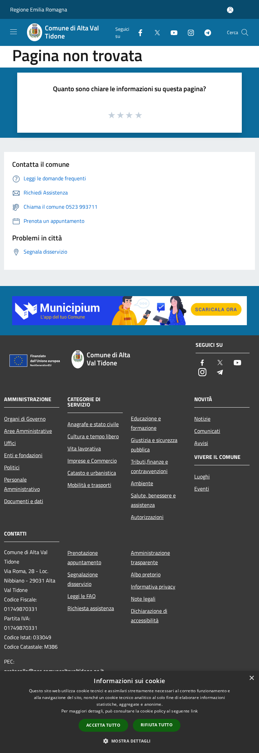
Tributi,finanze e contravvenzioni (149, 466)
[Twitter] (154, 32)
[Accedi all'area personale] (230, 10)
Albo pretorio (146, 574)
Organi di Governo (25, 419)
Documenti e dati (23, 501)
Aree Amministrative (28, 431)
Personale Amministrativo (22, 484)
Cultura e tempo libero (93, 436)
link (194, 711)
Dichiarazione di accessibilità (149, 615)
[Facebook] (137, 32)
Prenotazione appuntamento (84, 557)
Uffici (10, 443)
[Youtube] (171, 32)
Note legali (143, 599)
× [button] (251, 678)
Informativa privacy (153, 586)
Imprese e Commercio (92, 461)
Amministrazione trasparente (150, 557)
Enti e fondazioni (23, 455)
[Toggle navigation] (13, 32)
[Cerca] (245, 32)
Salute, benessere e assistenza (153, 500)
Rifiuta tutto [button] (157, 725)
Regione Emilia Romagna (38, 9)
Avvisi (201, 443)
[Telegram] (205, 32)
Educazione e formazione (146, 423)
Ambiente (142, 483)
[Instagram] (188, 32)
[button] (129, 741)
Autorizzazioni (147, 517)
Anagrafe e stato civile (93, 424)
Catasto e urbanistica (91, 473)
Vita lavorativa (84, 448)
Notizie (202, 419)
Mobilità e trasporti (89, 485)
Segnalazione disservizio (82, 579)
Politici (12, 467)
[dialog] (129, 712)
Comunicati (207, 431)
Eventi (201, 489)
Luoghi (202, 476)
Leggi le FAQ (81, 596)
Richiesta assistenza (90, 608)
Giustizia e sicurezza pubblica (154, 444)
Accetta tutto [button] (103, 725)
